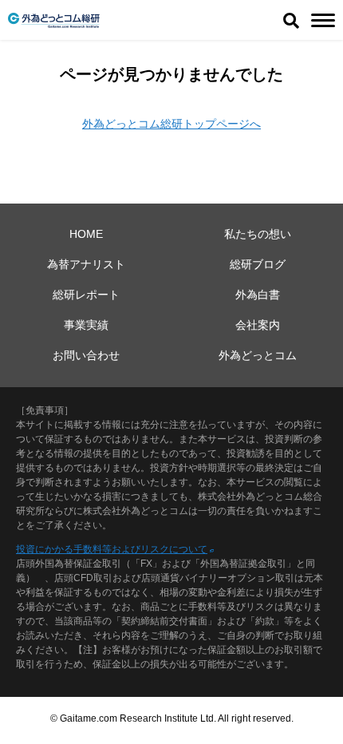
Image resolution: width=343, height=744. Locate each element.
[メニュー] (323, 20)
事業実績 (86, 325)
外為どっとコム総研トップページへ (171, 123)
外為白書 (257, 294)
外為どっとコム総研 (54, 20)
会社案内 (257, 325)
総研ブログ (258, 264)
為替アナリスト (86, 264)
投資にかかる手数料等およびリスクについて (111, 549)
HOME (86, 234)
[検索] (291, 20)
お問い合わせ (86, 355)
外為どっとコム (258, 355)
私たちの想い (257, 234)
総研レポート (86, 294)
